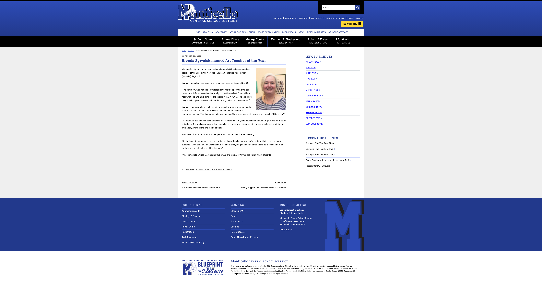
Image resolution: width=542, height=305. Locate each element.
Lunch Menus (188, 221)
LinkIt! (234, 226)
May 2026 (310, 79)
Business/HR (289, 32)
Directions (303, 18)
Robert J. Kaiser (318, 40)
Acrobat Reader (292, 271)
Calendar (278, 18)
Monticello (343, 40)
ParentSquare (237, 232)
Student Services (338, 32)
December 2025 (314, 107)
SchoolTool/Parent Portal (243, 237)
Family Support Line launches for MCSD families (263, 187)
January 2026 (313, 101)
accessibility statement (240, 268)
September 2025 (314, 124)
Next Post (280, 183)
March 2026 (312, 90)
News (301, 32)
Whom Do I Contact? (192, 242)
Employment (316, 18)
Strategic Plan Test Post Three (320, 143)
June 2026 (311, 73)
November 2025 (314, 112)
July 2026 (310, 67)
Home (197, 32)
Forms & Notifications (335, 18)
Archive (190, 170)
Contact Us (290, 18)
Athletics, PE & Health (242, 32)
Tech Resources (189, 237)
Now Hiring (350, 24)
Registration (188, 232)
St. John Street (203, 40)
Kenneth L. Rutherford (286, 40)
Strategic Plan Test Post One (319, 154)
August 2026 (312, 62)
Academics (221, 32)
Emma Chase (230, 40)
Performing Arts (316, 32)
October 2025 (313, 118)
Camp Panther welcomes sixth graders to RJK (327, 160)
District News (203, 170)
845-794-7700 (286, 229)
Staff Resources (355, 18)
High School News (222, 170)
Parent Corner (188, 226)
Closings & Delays (191, 216)
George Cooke (255, 40)
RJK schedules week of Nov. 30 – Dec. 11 (201, 187)
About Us (208, 32)
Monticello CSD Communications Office (273, 266)
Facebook (236, 221)
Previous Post (189, 183)
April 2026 (311, 84)
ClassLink (236, 211)
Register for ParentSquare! (318, 166)
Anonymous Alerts (191, 211)
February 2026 (313, 95)
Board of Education (269, 32)
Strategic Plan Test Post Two (319, 149)
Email (234, 216)
